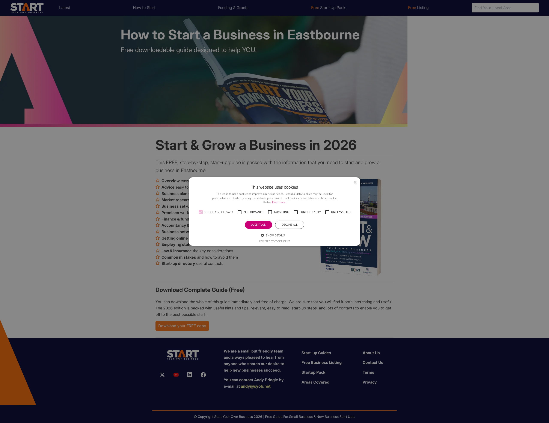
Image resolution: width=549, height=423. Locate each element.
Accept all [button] (258, 224)
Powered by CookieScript (274, 241)
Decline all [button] (289, 224)
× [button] (354, 182)
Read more (279, 202)
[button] (200, 212)
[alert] (274, 211)
